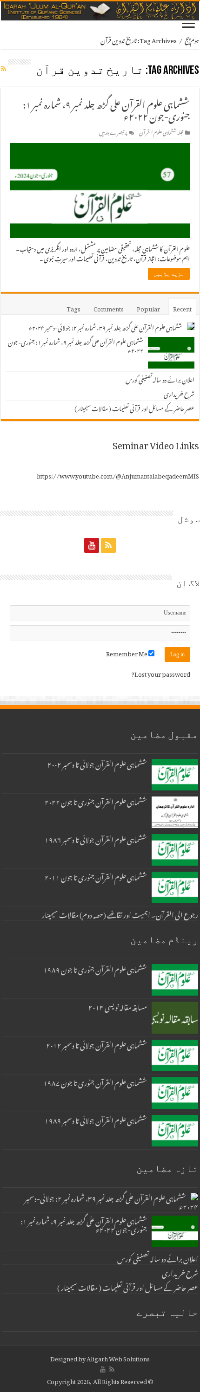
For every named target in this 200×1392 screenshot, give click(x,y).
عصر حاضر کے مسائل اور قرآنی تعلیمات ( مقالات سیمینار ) (134, 407)
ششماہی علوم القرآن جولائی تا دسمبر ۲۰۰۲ (97, 763)
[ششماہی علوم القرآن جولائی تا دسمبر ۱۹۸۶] (175, 850)
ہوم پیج (192, 39)
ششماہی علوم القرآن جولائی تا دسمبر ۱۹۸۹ (96, 1119)
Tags (73, 307)
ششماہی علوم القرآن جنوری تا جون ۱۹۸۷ (95, 1081)
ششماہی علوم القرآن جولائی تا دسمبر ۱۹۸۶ (96, 838)
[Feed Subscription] (3, 66)
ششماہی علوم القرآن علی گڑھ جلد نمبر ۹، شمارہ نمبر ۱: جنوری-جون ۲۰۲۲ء (106, 108)
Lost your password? (161, 672)
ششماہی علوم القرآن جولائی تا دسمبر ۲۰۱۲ (96, 1044)
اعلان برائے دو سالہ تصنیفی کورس (160, 378)
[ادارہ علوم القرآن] (100, 10)
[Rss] (108, 545)
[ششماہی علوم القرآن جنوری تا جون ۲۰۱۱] (175, 887)
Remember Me (127, 652)
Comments (108, 307)
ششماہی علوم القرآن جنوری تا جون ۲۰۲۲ (96, 800)
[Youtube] (91, 545)
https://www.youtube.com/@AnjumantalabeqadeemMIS (118, 474)
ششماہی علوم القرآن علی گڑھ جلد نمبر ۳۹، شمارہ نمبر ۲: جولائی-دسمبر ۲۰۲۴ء (105, 326)
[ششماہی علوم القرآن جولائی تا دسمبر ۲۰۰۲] (175, 774)
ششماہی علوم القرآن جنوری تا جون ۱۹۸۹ (95, 968)
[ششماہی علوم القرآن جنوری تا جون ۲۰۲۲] (175, 812)
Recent (182, 307)
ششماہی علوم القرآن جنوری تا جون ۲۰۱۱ (96, 876)
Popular (148, 307)
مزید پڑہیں (168, 274)
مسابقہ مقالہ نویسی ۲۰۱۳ (117, 1006)
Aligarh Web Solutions (118, 1357)
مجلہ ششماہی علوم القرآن (161, 131)
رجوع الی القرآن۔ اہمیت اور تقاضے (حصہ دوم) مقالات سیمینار (120, 913)
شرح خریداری (179, 393)
